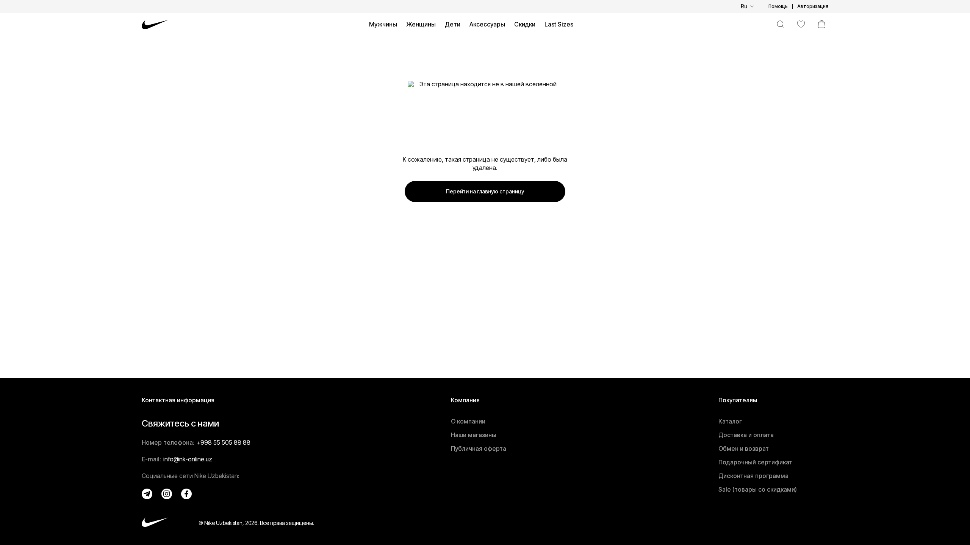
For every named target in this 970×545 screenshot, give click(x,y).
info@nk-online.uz (187, 459)
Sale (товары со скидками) (757, 489)
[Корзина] (821, 24)
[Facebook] (186, 494)
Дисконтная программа (753, 476)
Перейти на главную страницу (485, 191)
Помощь (778, 6)
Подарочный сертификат (755, 462)
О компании (468, 421)
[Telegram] (147, 494)
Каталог (730, 421)
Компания (465, 400)
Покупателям (737, 400)
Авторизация (812, 6)
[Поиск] (780, 24)
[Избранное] (801, 24)
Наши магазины (473, 435)
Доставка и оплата (746, 435)
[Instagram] (166, 494)
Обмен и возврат (743, 448)
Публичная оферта (478, 448)
